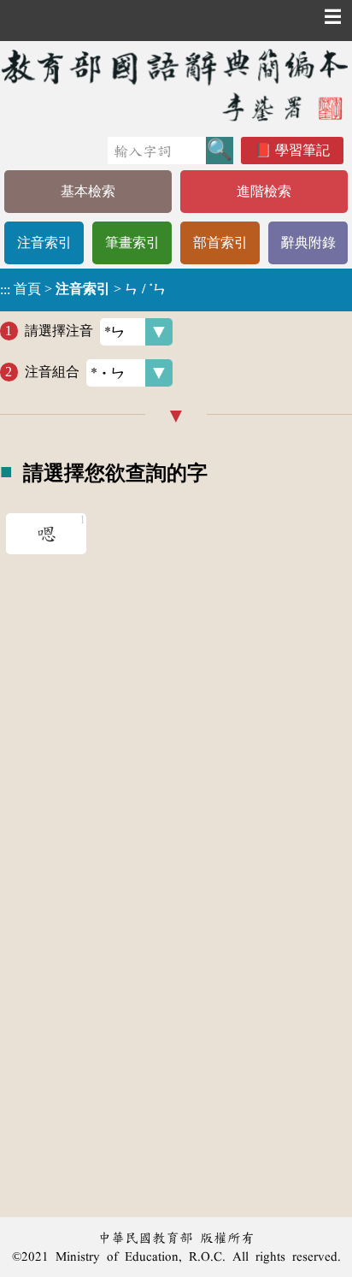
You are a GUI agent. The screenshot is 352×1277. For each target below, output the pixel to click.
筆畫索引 (132, 242)
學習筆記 (302, 150)
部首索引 (220, 242)
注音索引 (44, 242)
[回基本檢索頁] (176, 84)
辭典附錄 (308, 242)
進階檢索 (264, 191)
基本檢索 (88, 191)
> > (83, 289)
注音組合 (52, 371)
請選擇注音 (59, 330)
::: (5, 289)
